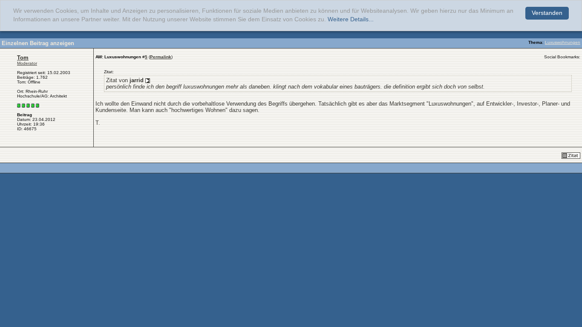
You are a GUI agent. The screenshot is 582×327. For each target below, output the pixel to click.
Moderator (27, 63)
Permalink (160, 56)
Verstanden (547, 13)
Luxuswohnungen (562, 42)
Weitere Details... (351, 19)
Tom (23, 57)
